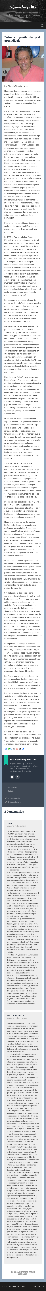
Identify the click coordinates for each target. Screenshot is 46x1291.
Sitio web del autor (17, 777)
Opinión (11, 791)
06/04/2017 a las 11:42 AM (17, 1018)
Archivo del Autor (12, 777)
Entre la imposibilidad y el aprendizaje (22, 39)
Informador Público (23, 7)
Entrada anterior (14, 798)
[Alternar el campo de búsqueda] (42, 25)
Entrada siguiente (14, 802)
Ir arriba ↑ (39, 1287)
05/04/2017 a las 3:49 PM (16, 826)
